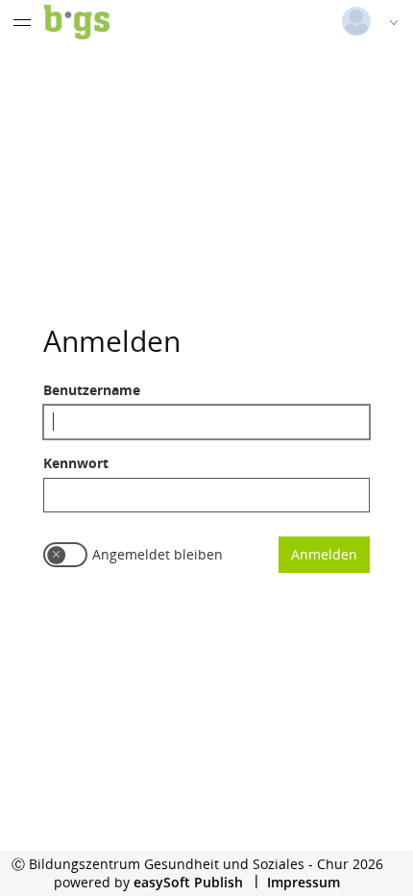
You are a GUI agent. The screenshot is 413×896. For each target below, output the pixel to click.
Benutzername (91, 390)
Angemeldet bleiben (157, 554)
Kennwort (76, 463)
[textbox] (206, 422)
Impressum (303, 882)
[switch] (65, 554)
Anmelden (324, 554)
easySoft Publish (188, 882)
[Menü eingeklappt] (22, 22)
